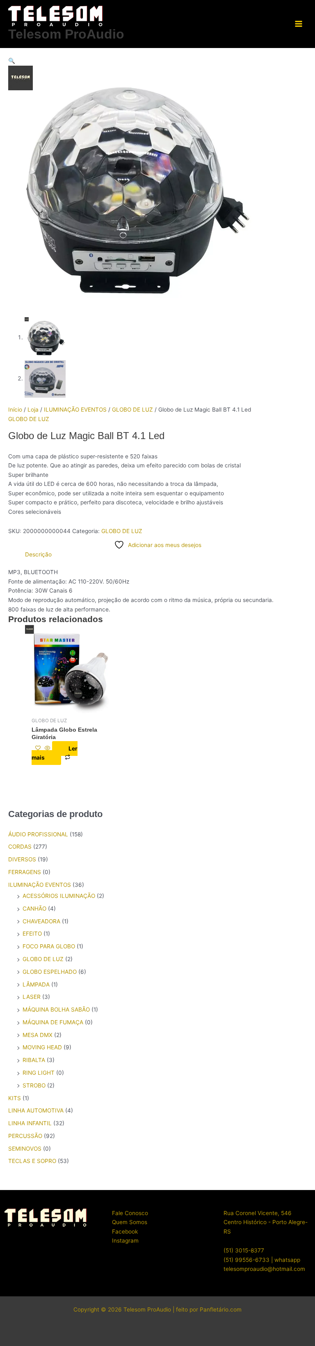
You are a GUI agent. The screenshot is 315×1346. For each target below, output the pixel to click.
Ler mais (55, 753)
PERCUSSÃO (25, 1136)
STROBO (34, 1085)
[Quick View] (47, 748)
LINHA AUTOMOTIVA (36, 1110)
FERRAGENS (24, 872)
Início (15, 409)
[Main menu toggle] (298, 24)
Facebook (125, 1231)
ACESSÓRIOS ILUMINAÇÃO (59, 896)
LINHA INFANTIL (30, 1123)
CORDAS (20, 846)
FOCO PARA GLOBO (49, 946)
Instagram (125, 1240)
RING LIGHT (39, 1072)
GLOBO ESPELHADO (50, 971)
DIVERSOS (22, 859)
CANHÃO (34, 908)
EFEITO (32, 933)
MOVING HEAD (42, 1047)
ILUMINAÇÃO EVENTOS (75, 409)
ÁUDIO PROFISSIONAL (38, 834)
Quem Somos (129, 1222)
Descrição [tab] (38, 554)
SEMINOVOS (24, 1148)
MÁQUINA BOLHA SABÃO (56, 1009)
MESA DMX (37, 1035)
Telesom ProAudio (66, 34)
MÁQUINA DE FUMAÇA (53, 1022)
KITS (14, 1098)
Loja (33, 409)
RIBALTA (34, 1060)
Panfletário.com (221, 1309)
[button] (157, 61)
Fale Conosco (130, 1213)
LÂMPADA (36, 984)
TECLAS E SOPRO (32, 1161)
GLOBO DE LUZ (132, 409)
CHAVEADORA (41, 921)
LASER (32, 996)
